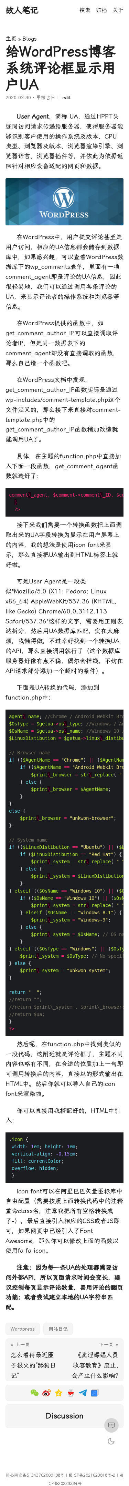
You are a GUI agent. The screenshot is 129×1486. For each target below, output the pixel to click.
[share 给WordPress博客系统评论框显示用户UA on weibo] (34, 1392)
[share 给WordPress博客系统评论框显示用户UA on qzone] (58, 1392)
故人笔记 (22, 10)
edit (66, 97)
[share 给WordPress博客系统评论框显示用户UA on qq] (70, 1392)
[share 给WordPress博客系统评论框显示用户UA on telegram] (82, 1392)
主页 (11, 38)
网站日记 (58, 1329)
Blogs (29, 38)
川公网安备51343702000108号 (35, 1475)
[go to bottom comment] (111, 1425)
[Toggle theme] (111, 1441)
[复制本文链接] (94, 1392)
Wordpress (23, 1329)
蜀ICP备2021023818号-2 (91, 1475)
